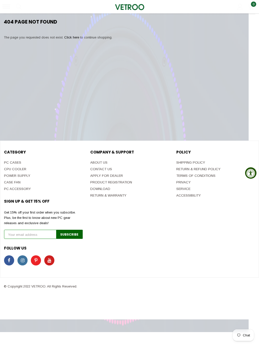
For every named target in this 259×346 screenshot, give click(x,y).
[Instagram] (22, 260)
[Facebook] (9, 260)
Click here (72, 37)
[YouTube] (49, 260)
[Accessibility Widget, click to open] (250, 173)
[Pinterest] (36, 260)
